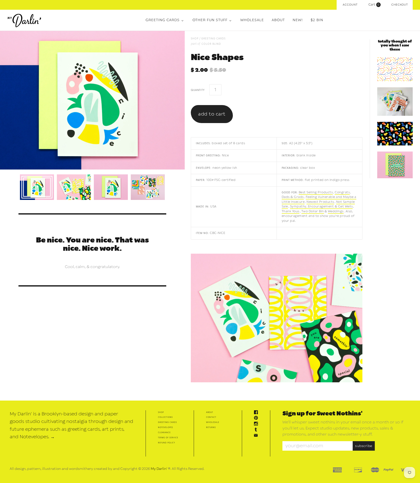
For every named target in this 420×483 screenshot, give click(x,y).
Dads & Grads (293, 197)
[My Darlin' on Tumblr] (257, 430)
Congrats (342, 192)
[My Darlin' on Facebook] (257, 412)
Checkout (399, 5)
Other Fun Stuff (210, 20)
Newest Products (320, 202)
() (375, 5)
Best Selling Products (316, 192)
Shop (161, 412)
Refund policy (166, 442)
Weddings (336, 211)
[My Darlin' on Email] (257, 436)
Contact (211, 417)
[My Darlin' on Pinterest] (257, 418)
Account (350, 5)
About (278, 20)
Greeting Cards (163, 20)
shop (195, 38)
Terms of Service (168, 437)
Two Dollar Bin (312, 211)
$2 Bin (317, 20)
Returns (211, 427)
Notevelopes (165, 427)
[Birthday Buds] (395, 165)
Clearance (164, 432)
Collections (165, 417)
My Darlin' (159, 469)
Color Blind (211, 43)
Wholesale (252, 20)
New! (298, 20)
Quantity (197, 90)
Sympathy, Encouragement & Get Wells (321, 206)
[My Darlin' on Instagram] (257, 424)
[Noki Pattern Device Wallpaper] (395, 134)
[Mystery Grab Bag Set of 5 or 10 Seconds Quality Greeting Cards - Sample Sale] (395, 101)
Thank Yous (290, 211)
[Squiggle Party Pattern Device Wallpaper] (395, 69)
